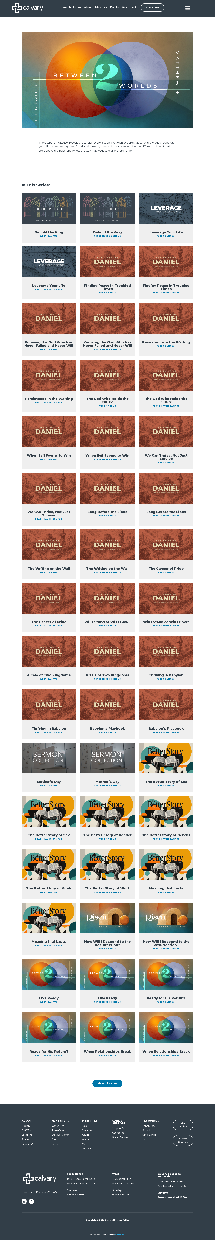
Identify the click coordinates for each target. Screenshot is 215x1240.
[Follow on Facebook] (31, 1201)
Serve (55, 1144)
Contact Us (28, 1144)
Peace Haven (75, 1173)
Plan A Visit (58, 1130)
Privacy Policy (121, 1220)
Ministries (101, 7)
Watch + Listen (72, 7)
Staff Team (28, 1130)
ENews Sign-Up (183, 1140)
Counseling (118, 1132)
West (115, 1173)
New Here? (152, 7)
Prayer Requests (121, 1137)
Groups (56, 1139)
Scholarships (149, 1134)
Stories (25, 1139)
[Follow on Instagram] (24, 1201)
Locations (27, 1134)
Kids (84, 1125)
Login (134, 7)
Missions (86, 1148)
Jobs (144, 1139)
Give (124, 7)
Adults (85, 1134)
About (88, 7)
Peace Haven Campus (107, 236)
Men (84, 1144)
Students (87, 1130)
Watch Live (58, 1125)
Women (86, 1139)
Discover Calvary (61, 1134)
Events (114, 7)
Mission (26, 1125)
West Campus (49, 236)
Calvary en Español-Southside (170, 1175)
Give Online (183, 1125)
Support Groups (121, 1128)
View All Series (107, 1083)
